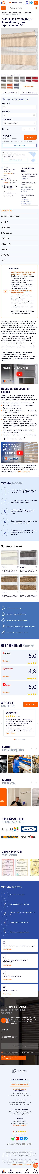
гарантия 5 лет (24, 932)
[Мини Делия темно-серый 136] (16, 79)
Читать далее (10, 733)
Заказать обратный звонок (19, 1084)
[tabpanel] (19, 49)
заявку (22, 895)
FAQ (3, 260)
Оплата (5, 238)
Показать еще (28, 86)
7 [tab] (21, 739)
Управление (6, 119)
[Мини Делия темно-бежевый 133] (3, 86)
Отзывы (5, 255)
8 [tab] (22, 739)
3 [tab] (16, 739)
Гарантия (6, 244)
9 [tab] (23, 739)
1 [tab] (14, 739)
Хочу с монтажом (15, 160)
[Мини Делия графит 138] (22, 79)
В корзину (30, 137)
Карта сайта (16, 1125)
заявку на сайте (27, 490)
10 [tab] (24, 739)
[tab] (19, 211)
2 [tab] (15, 739)
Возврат (5, 249)
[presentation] (19, 107)
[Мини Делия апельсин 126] (10, 86)
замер (18, 904)
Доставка (6, 233)
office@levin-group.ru (19, 1089)
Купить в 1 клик (19, 145)
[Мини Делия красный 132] (35, 79)
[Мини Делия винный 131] (29, 79)
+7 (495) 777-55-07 (19, 1079)
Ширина (5, 103)
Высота (5, 111)
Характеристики (10, 216)
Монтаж (5, 227)
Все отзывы (30, 704)
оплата (13, 190)
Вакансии (23, 1125)
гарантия (7, 182)
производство (8, 173)
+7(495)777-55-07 (23, 472)
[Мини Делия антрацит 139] (3, 79)
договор (22, 912)
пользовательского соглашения (22, 1164)
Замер (4, 222)
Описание (6, 211)
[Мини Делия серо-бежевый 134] (10, 79)
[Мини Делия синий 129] (16, 86)
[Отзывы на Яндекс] (19, 1132)
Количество (6, 129)
